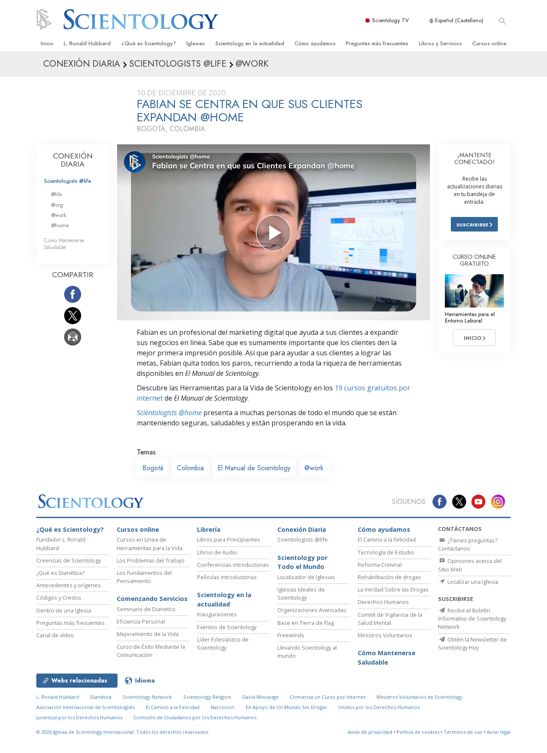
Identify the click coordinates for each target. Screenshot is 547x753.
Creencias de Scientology (68, 560)
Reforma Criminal (380, 564)
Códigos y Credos (58, 597)
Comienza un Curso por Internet (327, 697)
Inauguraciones (217, 614)
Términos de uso (463, 732)
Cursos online (489, 43)
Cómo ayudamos (314, 43)
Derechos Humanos (383, 602)
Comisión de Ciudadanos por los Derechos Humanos (194, 717)
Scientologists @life (67, 181)
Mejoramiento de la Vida (148, 634)
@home (60, 225)
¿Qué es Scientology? (148, 43)
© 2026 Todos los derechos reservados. (122, 732)
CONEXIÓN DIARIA (73, 160)
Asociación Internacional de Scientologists (85, 707)
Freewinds (290, 635)
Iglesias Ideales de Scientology (301, 593)
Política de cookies (418, 732)
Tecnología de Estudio (386, 552)
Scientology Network (147, 697)
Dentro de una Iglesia (63, 610)
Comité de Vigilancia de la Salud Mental (390, 619)
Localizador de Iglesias (306, 577)
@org (57, 205)
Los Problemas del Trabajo (151, 560)
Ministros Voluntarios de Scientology (419, 697)
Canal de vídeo (55, 635)
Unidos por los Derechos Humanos (379, 707)
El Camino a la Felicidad (387, 539)
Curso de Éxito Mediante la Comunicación (151, 651)
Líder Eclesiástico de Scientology (223, 643)
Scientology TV (390, 20)
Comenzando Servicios (152, 599)
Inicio (47, 43)
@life (56, 194)
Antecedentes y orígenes (68, 585)
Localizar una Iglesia (472, 582)
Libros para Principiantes (228, 539)
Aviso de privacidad (370, 732)
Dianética (101, 697)
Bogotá (152, 468)
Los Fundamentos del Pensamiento (144, 577)
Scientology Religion (207, 697)
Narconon (222, 707)
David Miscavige (260, 697)
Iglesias (195, 43)
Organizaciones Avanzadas (312, 610)
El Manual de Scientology (254, 468)
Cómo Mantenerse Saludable (64, 243)
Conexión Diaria (301, 529)
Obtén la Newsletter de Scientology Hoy (472, 643)
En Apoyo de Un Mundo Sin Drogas (286, 707)
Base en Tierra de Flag (305, 623)
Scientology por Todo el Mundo (302, 562)
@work (313, 468)
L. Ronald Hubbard (87, 43)
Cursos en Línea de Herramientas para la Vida (149, 543)
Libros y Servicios (440, 43)
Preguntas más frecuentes (377, 43)
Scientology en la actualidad (249, 43)
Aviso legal (499, 732)
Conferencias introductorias (233, 564)
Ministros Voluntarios (385, 635)
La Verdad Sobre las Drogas (393, 589)
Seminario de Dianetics (146, 609)
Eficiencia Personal (141, 621)
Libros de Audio (217, 552)
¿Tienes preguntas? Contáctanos (467, 544)
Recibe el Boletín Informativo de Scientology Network (472, 618)
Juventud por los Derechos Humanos (79, 717)
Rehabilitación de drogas (389, 577)
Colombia (190, 468)
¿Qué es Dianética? (60, 573)
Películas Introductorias (227, 577)
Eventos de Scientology (226, 627)
